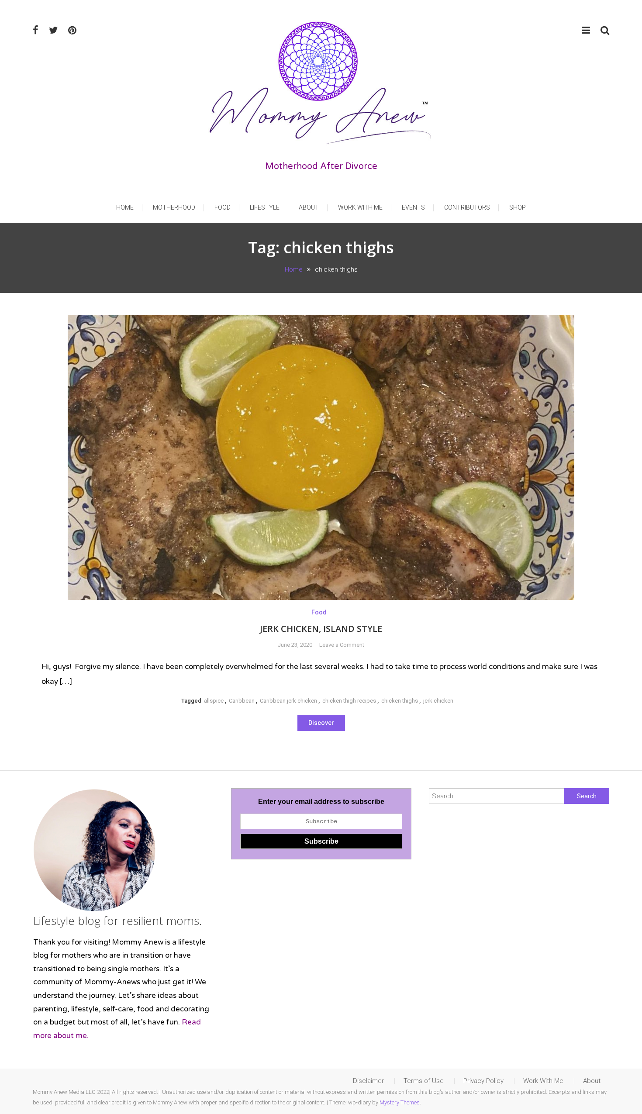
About (309, 207)
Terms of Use (424, 1081)
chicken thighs (399, 700)
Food (222, 207)
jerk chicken (438, 700)
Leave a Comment (341, 644)
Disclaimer (368, 1081)
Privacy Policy (483, 1081)
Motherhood (174, 207)
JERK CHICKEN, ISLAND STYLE (321, 629)
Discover (321, 722)
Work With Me (360, 207)
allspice (214, 700)
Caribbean (242, 700)
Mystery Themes (400, 1102)
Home (125, 207)
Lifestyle (265, 207)
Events (413, 207)
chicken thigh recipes (349, 700)
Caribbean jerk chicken (288, 700)
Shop (517, 207)
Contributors (467, 207)
